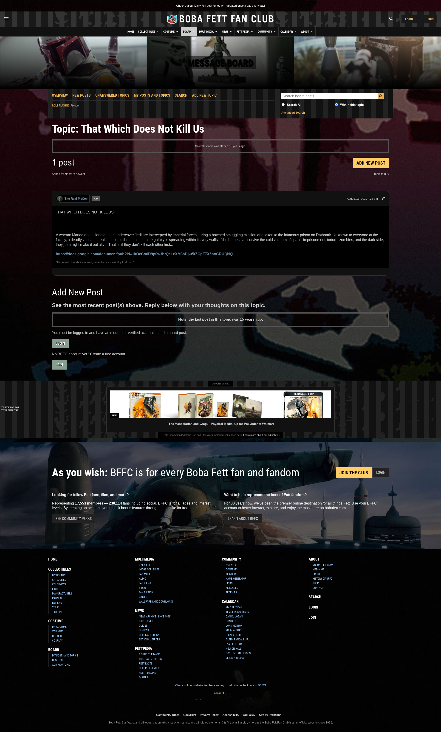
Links (229, 583)
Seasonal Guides (149, 639)
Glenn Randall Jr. (237, 639)
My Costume (59, 626)
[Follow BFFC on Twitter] (213, 702)
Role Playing (61, 105)
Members (231, 574)
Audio (142, 578)
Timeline (57, 612)
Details (57, 636)
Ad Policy (249, 714)
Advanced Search (293, 112)
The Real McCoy (76, 198)
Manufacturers (62, 593)
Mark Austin (233, 630)
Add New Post (370, 163)
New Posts (81, 95)
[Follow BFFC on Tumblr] (220, 702)
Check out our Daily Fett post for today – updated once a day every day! (220, 5)
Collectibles (147, 31)
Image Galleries (149, 569)
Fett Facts (145, 663)
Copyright (189, 714)
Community (265, 31)
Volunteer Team (323, 565)
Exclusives (146, 621)
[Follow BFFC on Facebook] (198, 702)
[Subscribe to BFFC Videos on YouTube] (228, 702)
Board (187, 31)
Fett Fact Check (149, 635)
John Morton (234, 625)
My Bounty (58, 575)
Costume (169, 31)
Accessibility (230, 714)
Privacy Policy (209, 714)
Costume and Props (238, 653)
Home (130, 31)
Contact (318, 587)
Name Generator (236, 578)
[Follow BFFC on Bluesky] (242, 702)
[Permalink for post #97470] (383, 199)
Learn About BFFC (243, 518)
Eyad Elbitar (234, 644)
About (305, 31)
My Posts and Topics (152, 95)
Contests (231, 569)
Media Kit (318, 569)
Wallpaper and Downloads (156, 601)
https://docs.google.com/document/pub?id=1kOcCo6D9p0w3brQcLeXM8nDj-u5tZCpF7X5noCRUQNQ (144, 254)
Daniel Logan (234, 616)
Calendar (287, 31)
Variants (57, 631)
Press (316, 574)
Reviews (57, 602)
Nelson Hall (233, 648)
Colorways (59, 584)
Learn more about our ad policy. (260, 435)
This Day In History (150, 659)
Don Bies (231, 621)
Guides (143, 625)
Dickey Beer (233, 635)
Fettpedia (243, 31)
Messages (232, 587)
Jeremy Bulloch (236, 657)
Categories (59, 579)
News (225, 31)
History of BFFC (322, 578)
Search (181, 95)
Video (142, 587)
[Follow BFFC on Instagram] (205, 702)
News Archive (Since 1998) (155, 616)
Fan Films (145, 583)
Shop (316, 583)
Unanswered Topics (112, 95)
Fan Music (145, 574)
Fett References (149, 668)
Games (143, 597)
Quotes (143, 677)
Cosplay (57, 640)
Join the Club (353, 472)
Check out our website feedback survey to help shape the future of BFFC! (220, 685)
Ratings (57, 598)
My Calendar (234, 607)
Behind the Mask (149, 654)
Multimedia (206, 31)
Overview (60, 95)
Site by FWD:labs (270, 714)
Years (55, 607)
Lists (55, 589)
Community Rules (168, 714)
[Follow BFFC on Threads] (235, 702)
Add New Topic (204, 95)
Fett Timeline (147, 672)
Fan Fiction (146, 592)
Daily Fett (145, 565)
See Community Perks (74, 518)
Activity (231, 565)
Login (409, 19)
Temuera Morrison (237, 612)
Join (431, 19)
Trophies (231, 592)
